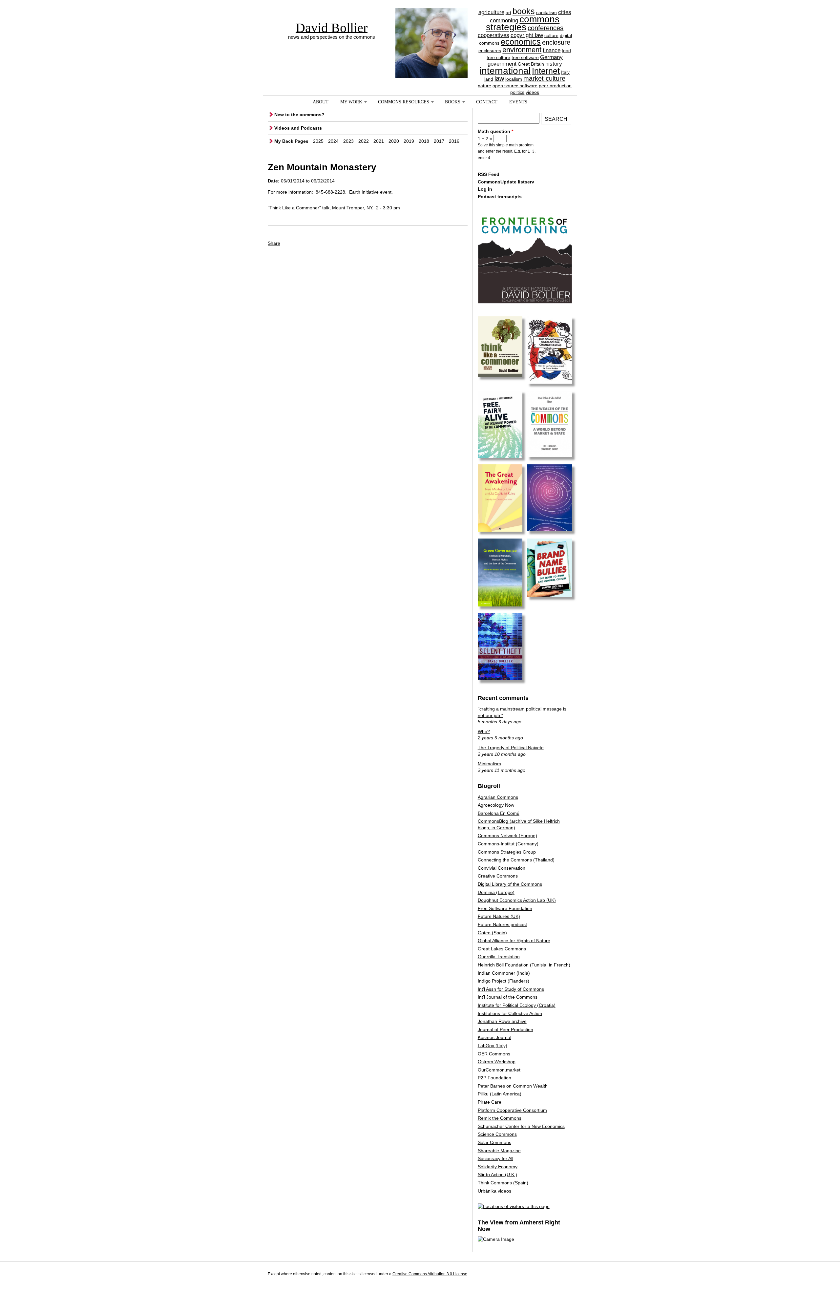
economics (521, 41)
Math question (495, 131)
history (553, 64)
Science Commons (497, 1134)
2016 (454, 141)
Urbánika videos (494, 1191)
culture (551, 35)
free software (525, 57)
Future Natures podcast (502, 924)
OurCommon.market (499, 1069)
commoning (504, 20)
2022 (363, 141)
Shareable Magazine (499, 1150)
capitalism (546, 12)
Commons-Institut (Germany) (508, 843)
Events (518, 101)
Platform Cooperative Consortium (512, 1110)
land (488, 79)
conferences (545, 28)
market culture (544, 78)
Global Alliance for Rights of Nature (514, 940)
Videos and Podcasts (298, 128)
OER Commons (494, 1053)
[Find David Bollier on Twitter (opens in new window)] (566, 1275)
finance (551, 50)
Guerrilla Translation (499, 956)
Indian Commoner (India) (504, 973)
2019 (409, 141)
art (508, 12)
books (524, 11)
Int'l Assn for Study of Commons (511, 989)
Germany (551, 57)
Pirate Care (489, 1102)
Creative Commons (498, 876)
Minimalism (489, 763)
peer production (555, 85)
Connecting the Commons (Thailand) (516, 859)
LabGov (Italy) (492, 1045)
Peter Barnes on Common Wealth (513, 1086)
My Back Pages (291, 141)
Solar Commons (494, 1142)
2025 (318, 141)
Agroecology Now (496, 805)
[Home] (431, 31)
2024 (333, 141)
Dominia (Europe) (496, 892)
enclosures (489, 50)
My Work (351, 101)
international (505, 71)
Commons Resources (403, 101)
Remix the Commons (499, 1118)
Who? (484, 731)
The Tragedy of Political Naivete (511, 747)
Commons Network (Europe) (507, 835)
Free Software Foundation (505, 908)
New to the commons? (299, 114)
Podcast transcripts (500, 196)
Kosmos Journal (494, 1037)
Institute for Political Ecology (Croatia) (517, 1005)
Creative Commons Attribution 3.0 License (429, 1274)
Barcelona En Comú (498, 813)
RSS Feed (488, 174)
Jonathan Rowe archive (502, 1021)
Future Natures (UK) (499, 916)
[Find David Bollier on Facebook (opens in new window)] (554, 1275)
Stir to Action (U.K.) (497, 1174)
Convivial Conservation (501, 868)
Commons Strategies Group (507, 852)
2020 (393, 141)
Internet (546, 70)
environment (521, 50)
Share (274, 243)
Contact (486, 101)
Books (452, 101)
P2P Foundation (494, 1077)
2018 (424, 141)
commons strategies (522, 23)
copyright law (527, 35)
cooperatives (493, 35)
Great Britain (531, 64)
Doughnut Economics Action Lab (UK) (517, 900)
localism (513, 79)
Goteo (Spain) (492, 932)
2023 (348, 141)
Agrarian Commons (498, 797)
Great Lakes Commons (502, 948)
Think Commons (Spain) (503, 1182)
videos (532, 92)
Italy (565, 72)
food (566, 50)
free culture (498, 57)
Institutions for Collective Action (510, 1013)
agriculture (491, 12)
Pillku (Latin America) (499, 1093)
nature (484, 85)
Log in (485, 189)
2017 (439, 141)
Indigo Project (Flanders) (503, 981)
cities (564, 12)
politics (517, 92)
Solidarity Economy (497, 1166)
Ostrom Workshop (496, 1061)
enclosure (556, 42)
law (499, 78)
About (320, 101)
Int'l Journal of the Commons (507, 997)
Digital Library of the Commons (510, 884)
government (502, 64)
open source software (515, 85)
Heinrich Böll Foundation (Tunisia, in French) (524, 964)
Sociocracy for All (495, 1158)
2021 (378, 141)
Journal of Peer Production (505, 1029)
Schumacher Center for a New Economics (521, 1126)
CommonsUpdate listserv (506, 181)
